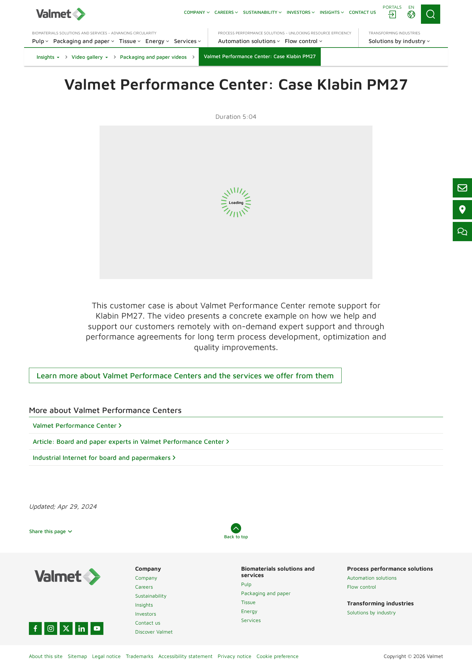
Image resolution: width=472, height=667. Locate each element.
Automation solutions (372, 578)
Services (251, 620)
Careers (144, 587)
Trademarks (139, 656)
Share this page (47, 531)
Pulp (246, 584)
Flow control (361, 587)
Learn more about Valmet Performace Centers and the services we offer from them (185, 375)
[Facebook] (35, 628)
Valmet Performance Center (75, 425)
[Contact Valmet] (462, 231)
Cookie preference (278, 656)
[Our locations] (462, 209)
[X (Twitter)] (66, 628)
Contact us (147, 623)
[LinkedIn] (81, 628)
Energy (249, 611)
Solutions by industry (371, 612)
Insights (144, 605)
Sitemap (77, 656)
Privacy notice (234, 656)
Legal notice (106, 656)
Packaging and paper (266, 593)
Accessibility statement (185, 656)
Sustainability (151, 596)
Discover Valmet (154, 632)
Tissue (248, 602)
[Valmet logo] (61, 14)
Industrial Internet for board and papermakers (101, 457)
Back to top (236, 536)
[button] (48, 57)
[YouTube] (97, 628)
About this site (46, 656)
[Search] (430, 14)
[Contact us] (462, 187)
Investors (145, 614)
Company (146, 578)
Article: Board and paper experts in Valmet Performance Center (128, 441)
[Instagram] (50, 628)
